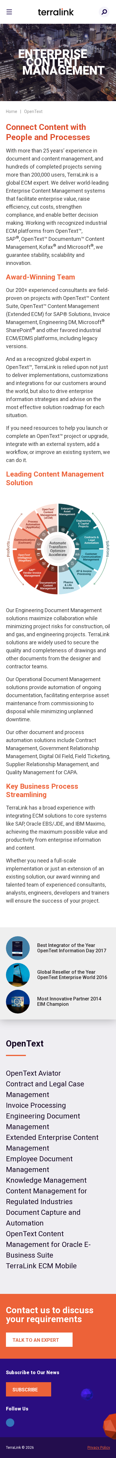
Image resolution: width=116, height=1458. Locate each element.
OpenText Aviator (33, 1073)
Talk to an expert (35, 1340)
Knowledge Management (46, 1180)
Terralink (56, 11)
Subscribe (25, 1390)
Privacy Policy (98, 1448)
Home (11, 111)
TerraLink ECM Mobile (41, 1266)
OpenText (24, 1043)
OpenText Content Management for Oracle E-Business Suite (48, 1244)
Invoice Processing (36, 1105)
